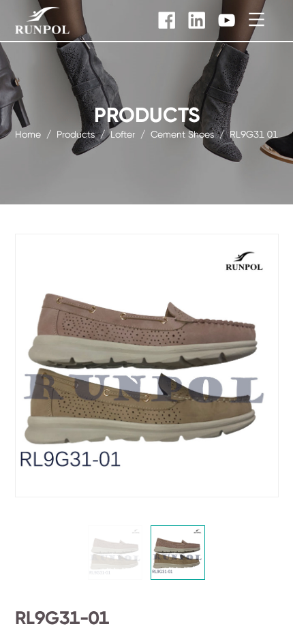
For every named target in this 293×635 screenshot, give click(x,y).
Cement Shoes (182, 133)
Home (28, 133)
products (76, 133)
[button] (115, 552)
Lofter (122, 133)
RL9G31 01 (254, 133)
